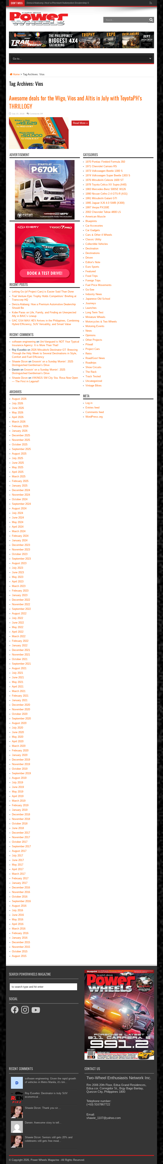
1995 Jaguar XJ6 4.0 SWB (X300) (104, 202)
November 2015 (21, 946)
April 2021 (17, 686)
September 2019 (21, 773)
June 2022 (18, 622)
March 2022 (18, 636)
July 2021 (17, 672)
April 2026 (17, 417)
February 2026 (20, 426)
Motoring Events (94, 326)
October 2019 (19, 768)
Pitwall (89, 344)
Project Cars (92, 348)
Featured (90, 271)
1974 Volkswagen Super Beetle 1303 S (107, 175)
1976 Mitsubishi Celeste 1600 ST (104, 180)
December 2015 (21, 942)
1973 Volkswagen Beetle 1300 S (104, 170)
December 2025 (21, 435)
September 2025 (21, 449)
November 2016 (21, 892)
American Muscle (95, 216)
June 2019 (18, 787)
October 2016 (19, 896)
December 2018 (21, 814)
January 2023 (19, 595)
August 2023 (19, 563)
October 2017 (19, 841)
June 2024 (18, 517)
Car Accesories (94, 225)
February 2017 (20, 878)
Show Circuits (93, 367)
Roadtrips (90, 362)
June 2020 (18, 732)
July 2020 (17, 727)
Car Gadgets (92, 230)
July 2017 (17, 855)
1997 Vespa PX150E (97, 207)
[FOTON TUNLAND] (81, 47)
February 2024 (20, 535)
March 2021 (18, 691)
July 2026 (17, 403)
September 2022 (21, 608)
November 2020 (21, 709)
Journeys (90, 303)
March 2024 (18, 531)
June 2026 (18, 407)
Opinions (90, 335)
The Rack (91, 371)
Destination (91, 248)
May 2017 (17, 864)
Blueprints (91, 221)
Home (16, 74)
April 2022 (17, 631)
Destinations (92, 253)
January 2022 (19, 645)
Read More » (80, 123)
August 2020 (19, 723)
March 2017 (18, 873)
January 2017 (19, 882)
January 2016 (19, 937)
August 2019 (19, 777)
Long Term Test (94, 312)
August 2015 (19, 956)
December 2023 (21, 544)
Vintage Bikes (93, 385)
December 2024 (21, 490)
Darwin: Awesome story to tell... (43, 1122)
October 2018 (19, 823)
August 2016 (19, 905)
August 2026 (19, 398)
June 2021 (18, 677)
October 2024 (19, 499)
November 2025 (21, 439)
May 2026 (17, 412)
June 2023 (18, 572)
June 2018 (18, 828)
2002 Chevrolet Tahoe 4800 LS (103, 211)
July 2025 (17, 458)
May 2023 (17, 576)
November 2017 (21, 837)
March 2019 (18, 800)
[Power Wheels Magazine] (39, 22)
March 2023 (18, 586)
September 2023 (21, 558)
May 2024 (17, 522)
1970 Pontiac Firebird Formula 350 (105, 161)
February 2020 (20, 750)
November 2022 (21, 604)
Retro (88, 353)
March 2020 (18, 745)
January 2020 (19, 755)
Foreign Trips (93, 280)
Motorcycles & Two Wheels (101, 321)
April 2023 (17, 581)
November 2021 (21, 654)
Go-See (89, 289)
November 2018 (21, 819)
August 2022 (19, 613)
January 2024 (19, 540)
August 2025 (19, 453)
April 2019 (17, 796)
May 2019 (17, 791)
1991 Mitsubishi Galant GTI (101, 198)
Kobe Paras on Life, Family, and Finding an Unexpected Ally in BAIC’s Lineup (68, 3)
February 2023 (20, 590)
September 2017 (21, 846)
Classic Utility (93, 239)
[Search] (151, 20)
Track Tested (93, 376)
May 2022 (17, 627)
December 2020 (21, 704)
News (88, 330)
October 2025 (19, 444)
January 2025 (19, 485)
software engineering (24, 341)
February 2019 (20, 805)
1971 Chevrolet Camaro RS (101, 166)
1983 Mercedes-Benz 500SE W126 (105, 189)
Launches (91, 307)
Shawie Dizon (20, 361)
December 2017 (21, 832)
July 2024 (17, 513)
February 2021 (20, 695)
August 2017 (19, 850)
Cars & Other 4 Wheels (98, 234)
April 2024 (17, 526)
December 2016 (21, 887)
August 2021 (19, 668)
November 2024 (21, 494)
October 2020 (19, 713)
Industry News (93, 294)
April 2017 (17, 869)
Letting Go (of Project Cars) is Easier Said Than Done (43, 291)
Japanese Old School (97, 298)
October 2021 (19, 659)
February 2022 (20, 640)
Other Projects (93, 339)
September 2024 (21, 503)
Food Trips (91, 275)
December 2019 (21, 759)
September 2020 (21, 718)
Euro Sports (92, 266)
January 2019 (19, 809)
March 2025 (18, 476)
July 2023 (17, 567)
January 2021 (19, 700)
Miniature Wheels (95, 317)
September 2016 (21, 901)
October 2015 (19, 951)
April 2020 (17, 741)
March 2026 (18, 421)
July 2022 (17, 618)
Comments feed (94, 412)
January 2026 (19, 430)
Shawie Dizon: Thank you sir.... (43, 1107)
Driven (89, 257)
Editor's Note (92, 262)
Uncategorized (93, 380)
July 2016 (17, 910)
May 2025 (17, 467)
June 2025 (18, 462)
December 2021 (21, 650)
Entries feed (92, 407)
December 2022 (21, 599)
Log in (88, 403)
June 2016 (18, 914)
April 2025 (17, 471)
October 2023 (19, 554)
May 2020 (17, 736)
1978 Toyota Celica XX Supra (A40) (105, 184)
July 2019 (17, 782)
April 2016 (17, 924)
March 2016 (18, 928)
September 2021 (21, 663)
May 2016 (17, 919)
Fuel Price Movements (98, 285)
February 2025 (20, 481)
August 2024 (19, 508)
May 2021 (17, 681)
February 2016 (20, 933)
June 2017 (18, 860)
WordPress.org (94, 416)
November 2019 (21, 764)
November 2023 (21, 549)
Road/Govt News (95, 358)
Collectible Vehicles (96, 243)
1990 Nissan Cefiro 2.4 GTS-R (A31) (106, 193)
